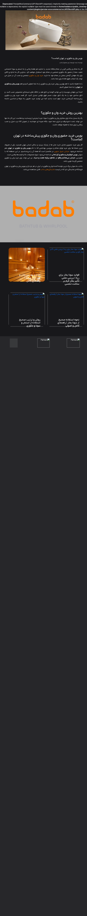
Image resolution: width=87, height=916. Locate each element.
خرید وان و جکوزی (35, 75)
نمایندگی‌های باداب (47, 169)
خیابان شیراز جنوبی (61, 151)
